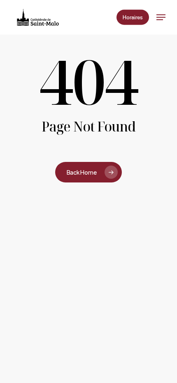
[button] (160, 17)
